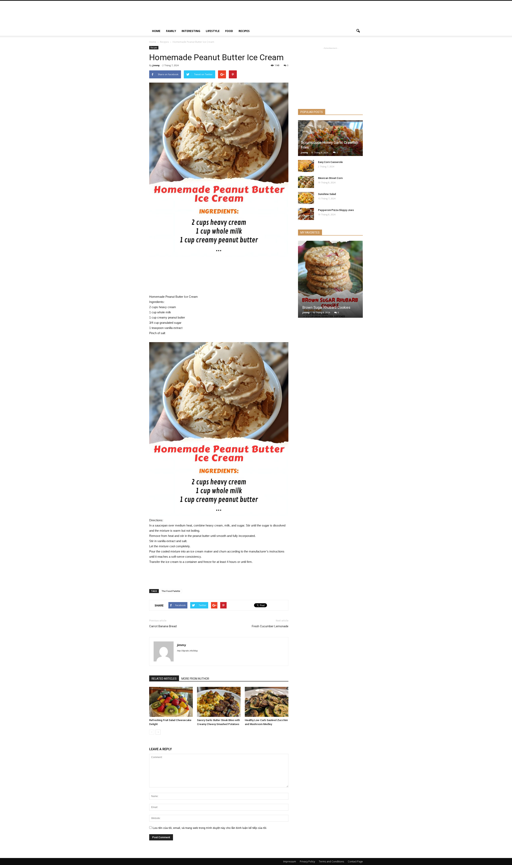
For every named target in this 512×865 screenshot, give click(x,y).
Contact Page (355, 861)
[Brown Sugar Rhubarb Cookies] (330, 281)
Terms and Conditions (331, 861)
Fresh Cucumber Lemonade (270, 626)
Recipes (244, 31)
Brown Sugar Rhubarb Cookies (326, 307)
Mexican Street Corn (330, 178)
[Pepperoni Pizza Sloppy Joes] (306, 214)
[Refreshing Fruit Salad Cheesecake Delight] (171, 702)
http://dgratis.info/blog (187, 650)
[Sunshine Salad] (306, 198)
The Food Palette (170, 590)
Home (156, 31)
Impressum (289, 861)
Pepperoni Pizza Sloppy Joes (336, 210)
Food (229, 31)
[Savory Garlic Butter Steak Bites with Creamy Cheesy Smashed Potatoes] (219, 702)
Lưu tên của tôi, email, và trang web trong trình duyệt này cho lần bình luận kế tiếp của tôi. (210, 827)
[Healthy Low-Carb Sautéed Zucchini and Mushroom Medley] (266, 702)
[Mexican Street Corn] (306, 182)
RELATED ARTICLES (164, 678)
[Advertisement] (290, 15)
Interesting (191, 31)
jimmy (156, 65)
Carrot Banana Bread (163, 626)
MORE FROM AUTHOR (195, 678)
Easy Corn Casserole (330, 162)
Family (171, 31)
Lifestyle (213, 31)
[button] (358, 31)
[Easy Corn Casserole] (306, 166)
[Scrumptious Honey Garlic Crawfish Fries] (330, 138)
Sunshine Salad (327, 194)
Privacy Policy (307, 861)
